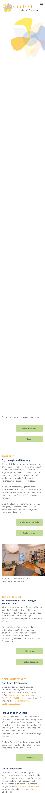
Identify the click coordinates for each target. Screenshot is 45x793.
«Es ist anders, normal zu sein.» (27, 786)
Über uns (29, 651)
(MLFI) (18, 696)
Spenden (29, 757)
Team (29, 439)
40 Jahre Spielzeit (29, 661)
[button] (4, 559)
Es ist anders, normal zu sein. (21, 417)
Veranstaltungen (29, 428)
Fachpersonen (29, 533)
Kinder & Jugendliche (29, 522)
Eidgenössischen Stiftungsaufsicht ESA (15, 702)
